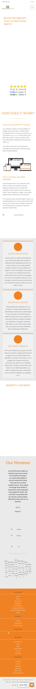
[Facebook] (13, 685)
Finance (18, 651)
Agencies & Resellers (18, 608)
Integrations (18, 603)
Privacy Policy (18, 623)
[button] (4, 494)
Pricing (18, 599)
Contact (18, 621)
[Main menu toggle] (32, 7)
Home (18, 596)
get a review (15, 135)
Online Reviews (18, 605)
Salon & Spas (18, 670)
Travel (18, 644)
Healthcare (18, 668)
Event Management (18, 673)
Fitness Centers (18, 648)
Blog (18, 612)
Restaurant (18, 666)
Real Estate (18, 653)
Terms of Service (18, 625)
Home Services (18, 641)
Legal (18, 663)
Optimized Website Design (18, 610)
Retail (18, 646)
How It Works (18, 601)
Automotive (18, 661)
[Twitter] (15, 685)
